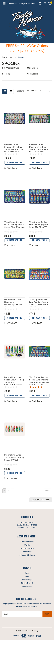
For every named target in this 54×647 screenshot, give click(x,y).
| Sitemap (35, 631)
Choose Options (14, 162)
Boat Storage (27, 579)
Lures (12, 57)
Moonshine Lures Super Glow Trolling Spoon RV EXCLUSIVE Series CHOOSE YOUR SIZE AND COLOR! (14, 380)
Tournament (27, 586)
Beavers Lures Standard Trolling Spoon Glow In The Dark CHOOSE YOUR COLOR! (13, 147)
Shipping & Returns (27, 555)
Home (4, 57)
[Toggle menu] (4, 5)
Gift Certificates (27, 542)
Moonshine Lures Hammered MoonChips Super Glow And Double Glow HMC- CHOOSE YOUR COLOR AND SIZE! (13, 302)
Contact (27, 576)
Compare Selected (41, 500)
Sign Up (31, 548)
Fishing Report (27, 583)
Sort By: (20, 91)
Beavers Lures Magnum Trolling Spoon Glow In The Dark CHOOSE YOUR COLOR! (38, 147)
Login (22, 548)
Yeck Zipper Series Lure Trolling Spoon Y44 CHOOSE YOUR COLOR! (39, 302)
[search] (39, 3)
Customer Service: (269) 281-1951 (21, 3)
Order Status (27, 552)
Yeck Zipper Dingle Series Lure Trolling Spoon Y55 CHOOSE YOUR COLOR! (39, 380)
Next (47, 490)
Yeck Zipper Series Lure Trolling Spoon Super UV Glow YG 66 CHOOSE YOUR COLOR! (39, 225)
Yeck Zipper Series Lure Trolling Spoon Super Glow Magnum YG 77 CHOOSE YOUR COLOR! (14, 225)
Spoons (21, 57)
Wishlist (27, 545)
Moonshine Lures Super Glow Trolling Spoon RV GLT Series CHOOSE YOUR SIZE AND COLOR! (14, 457)
